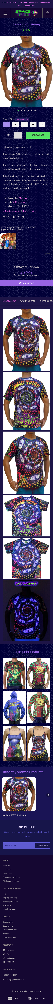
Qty (8, 135)
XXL (42, 125)
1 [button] (18, 110)
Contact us (7, 869)
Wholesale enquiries (11, 881)
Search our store (9, 909)
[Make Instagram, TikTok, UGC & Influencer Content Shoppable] (48, 254)
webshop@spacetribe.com (13, 980)
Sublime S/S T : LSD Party (14, 815)
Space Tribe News (10, 930)
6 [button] (35, 110)
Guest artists (8, 926)
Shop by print (8, 922)
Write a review (26, 283)
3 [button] (24, 110)
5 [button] (31, 110)
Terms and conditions (11, 877)
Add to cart (38, 135)
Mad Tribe (23, 198)
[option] (26, 71)
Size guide (7, 905)
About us (6, 866)
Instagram (11, 958)
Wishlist (6, 934)
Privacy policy (8, 873)
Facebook (10, 950)
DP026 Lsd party (20, 202)
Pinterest (10, 962)
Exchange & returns (10, 902)
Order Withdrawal (9, 938)
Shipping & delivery (10, 898)
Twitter (9, 954)
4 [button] (28, 110)
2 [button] (21, 110)
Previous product (13, 211)
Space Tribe (22, 991)
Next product (28, 211)
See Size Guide (22, 119)
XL (33, 125)
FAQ (4, 894)
